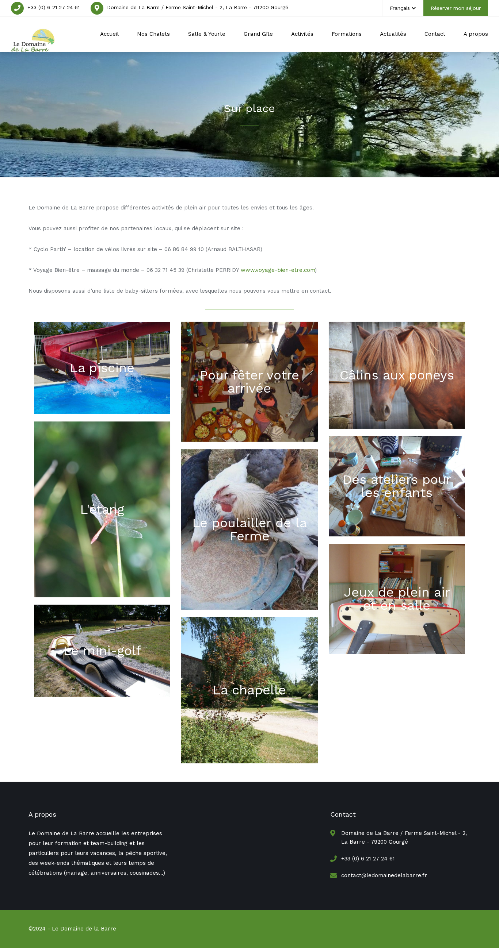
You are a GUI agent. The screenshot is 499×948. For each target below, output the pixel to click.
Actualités (393, 34)
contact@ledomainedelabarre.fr (384, 875)
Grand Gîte (258, 34)
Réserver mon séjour (456, 8)
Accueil (109, 34)
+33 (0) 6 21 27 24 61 (53, 7)
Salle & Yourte (206, 34)
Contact (434, 34)
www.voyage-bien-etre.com (278, 270)
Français (400, 8)
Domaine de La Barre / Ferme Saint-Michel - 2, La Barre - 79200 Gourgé (197, 7)
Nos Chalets (153, 34)
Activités (302, 34)
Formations (347, 34)
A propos (476, 34)
